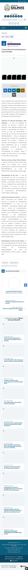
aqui (16, 155)
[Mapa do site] (19, 16)
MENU (4, 27)
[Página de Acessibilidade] (21, 16)
